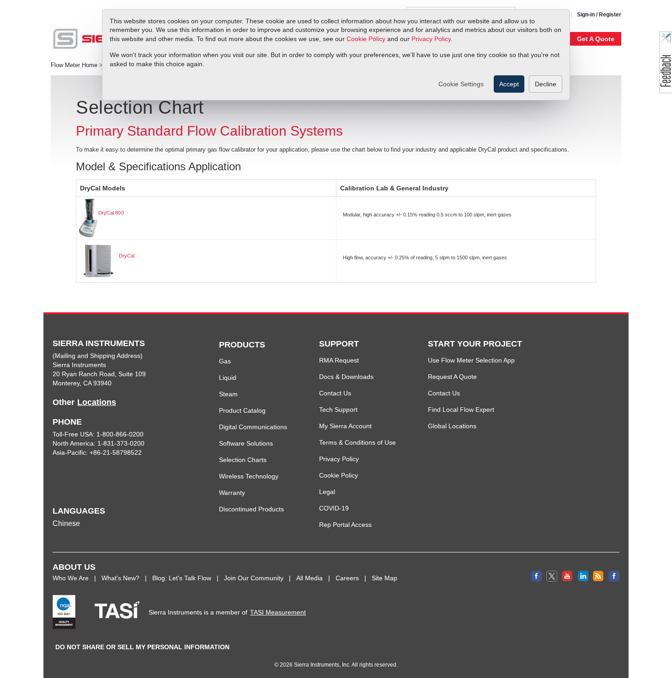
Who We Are (71, 578)
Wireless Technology (248, 476)
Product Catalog (242, 410)
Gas (225, 361)
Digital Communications (253, 427)
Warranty (232, 492)
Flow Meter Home (74, 65)
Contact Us (335, 393)
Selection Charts (243, 459)
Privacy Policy (431, 38)
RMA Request (339, 360)
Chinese (66, 523)
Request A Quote (452, 376)
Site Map (384, 578)
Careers (347, 578)
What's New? (120, 578)
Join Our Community (253, 578)
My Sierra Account (345, 426)
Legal (327, 491)
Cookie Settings (461, 84)
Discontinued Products (251, 509)
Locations (96, 402)
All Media (309, 578)
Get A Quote (595, 38)
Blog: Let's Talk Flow (181, 578)
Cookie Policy (366, 38)
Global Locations (452, 426)
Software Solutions (246, 443)
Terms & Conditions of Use (357, 442)
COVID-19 (334, 508)
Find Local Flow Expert (461, 409)
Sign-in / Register (599, 14)
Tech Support (338, 409)
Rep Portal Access (345, 524)
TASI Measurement (278, 612)
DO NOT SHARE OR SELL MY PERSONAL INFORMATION (142, 647)
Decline (545, 84)
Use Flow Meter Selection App (471, 360)
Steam (228, 394)
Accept (509, 84)
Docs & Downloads (346, 376)
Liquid (227, 377)
